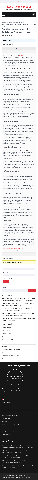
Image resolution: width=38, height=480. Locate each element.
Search (4, 287)
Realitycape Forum (19, 6)
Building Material (6, 327)
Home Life (4, 346)
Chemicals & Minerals (7, 333)
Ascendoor (10, 478)
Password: (5, 272)
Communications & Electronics (10, 340)
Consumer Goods (6, 343)
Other (3, 352)
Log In (6, 281)
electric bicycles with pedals (25, 56)
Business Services (6, 330)
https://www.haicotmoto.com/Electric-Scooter (13, 248)
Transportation (6, 358)
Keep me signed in (8, 278)
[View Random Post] (18, 1)
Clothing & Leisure (7, 336)
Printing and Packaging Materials (10, 355)
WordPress (27, 478)
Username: (5, 267)
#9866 (34, 52)
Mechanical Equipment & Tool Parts (11, 349)
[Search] (33, 14)
